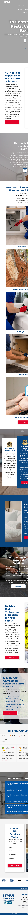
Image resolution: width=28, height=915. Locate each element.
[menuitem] (18, 6)
